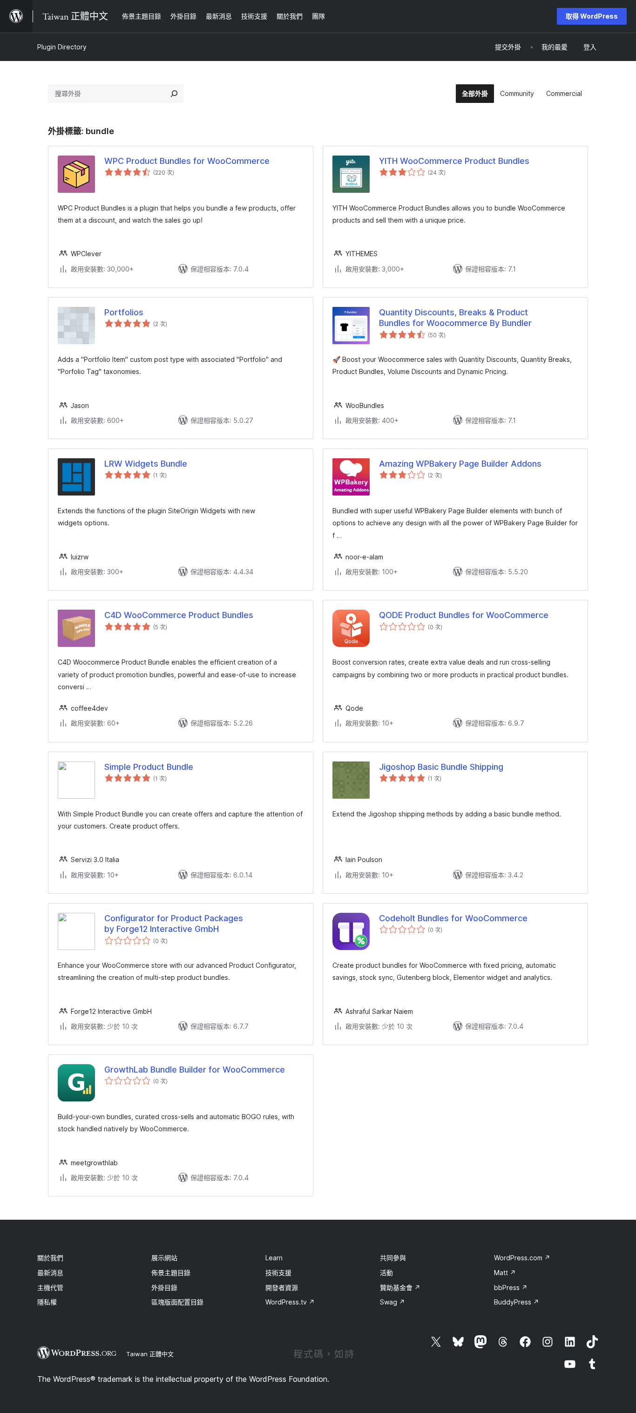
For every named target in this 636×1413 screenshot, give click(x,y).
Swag (392, 1302)
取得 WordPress (592, 16)
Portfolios (123, 312)
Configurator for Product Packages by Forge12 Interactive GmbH (173, 923)
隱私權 (47, 1302)
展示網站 (164, 1258)
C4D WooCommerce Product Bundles (178, 615)
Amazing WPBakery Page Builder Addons (460, 464)
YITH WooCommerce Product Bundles (454, 161)
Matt (505, 1273)
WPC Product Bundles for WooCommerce (187, 161)
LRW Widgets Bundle (145, 464)
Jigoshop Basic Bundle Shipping (441, 767)
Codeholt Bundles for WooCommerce (453, 918)
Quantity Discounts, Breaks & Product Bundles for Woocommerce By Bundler (455, 317)
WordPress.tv (290, 1302)
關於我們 (50, 1258)
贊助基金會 (400, 1287)
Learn (274, 1258)
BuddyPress (516, 1302)
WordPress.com (522, 1258)
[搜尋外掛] (174, 93)
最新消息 (50, 1273)
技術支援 (278, 1273)
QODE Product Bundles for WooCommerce (463, 615)
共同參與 (393, 1258)
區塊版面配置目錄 (177, 1302)
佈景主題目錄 (170, 1273)
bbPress (511, 1287)
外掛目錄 (164, 1287)
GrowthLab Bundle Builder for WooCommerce (194, 1069)
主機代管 (50, 1287)
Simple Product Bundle (148, 767)
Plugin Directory (62, 47)
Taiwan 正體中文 (150, 1354)
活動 (386, 1273)
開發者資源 (281, 1287)
